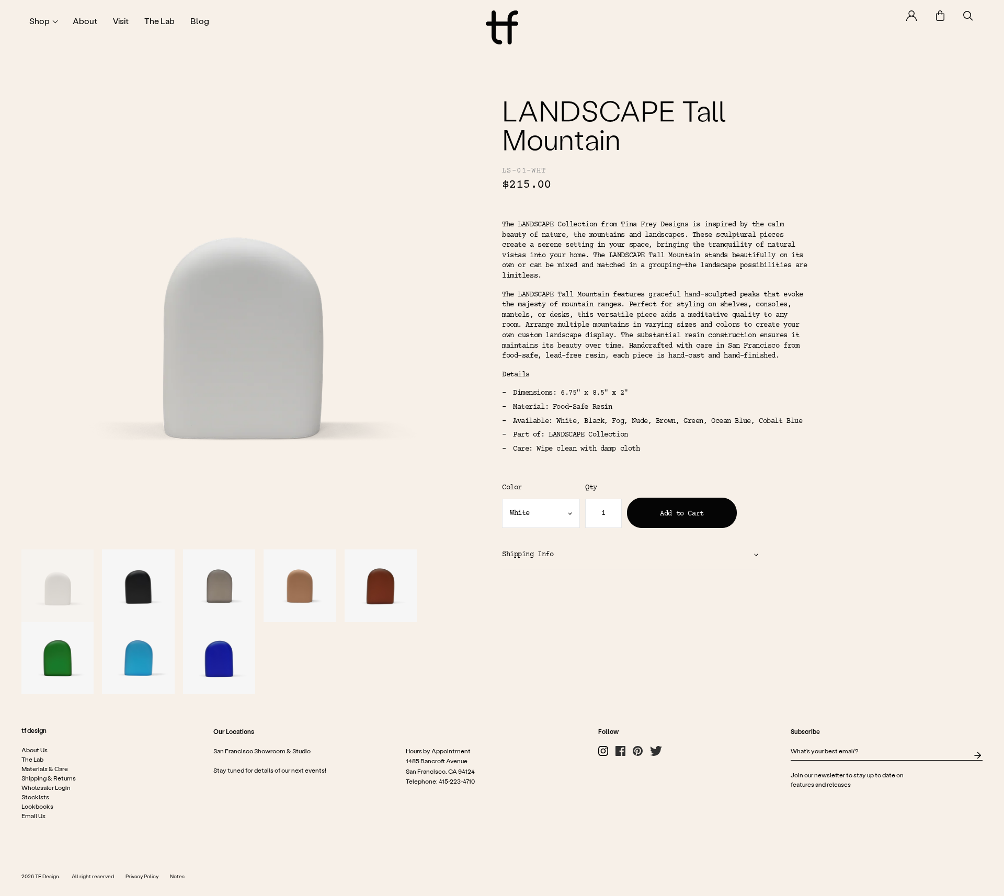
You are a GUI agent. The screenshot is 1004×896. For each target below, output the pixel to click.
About (85, 21)
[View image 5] (380, 585)
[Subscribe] (978, 755)
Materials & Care (44, 769)
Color (512, 487)
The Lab (159, 21)
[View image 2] (138, 585)
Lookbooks (37, 806)
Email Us (33, 816)
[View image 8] (219, 658)
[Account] (912, 15)
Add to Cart (681, 514)
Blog (199, 21)
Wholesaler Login (46, 787)
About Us (34, 750)
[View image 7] (138, 658)
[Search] (968, 16)
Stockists (35, 797)
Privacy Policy (142, 877)
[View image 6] (57, 658)
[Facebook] (620, 751)
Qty (591, 487)
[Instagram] (603, 751)
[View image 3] (219, 585)
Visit (121, 21)
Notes (177, 877)
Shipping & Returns (48, 778)
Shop (39, 21)
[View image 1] (57, 585)
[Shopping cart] (940, 15)
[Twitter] (656, 751)
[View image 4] (299, 585)
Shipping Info (528, 554)
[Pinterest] (638, 751)
